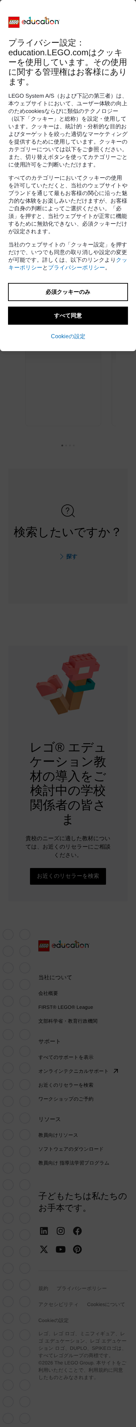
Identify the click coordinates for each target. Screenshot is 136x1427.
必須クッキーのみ (68, 292)
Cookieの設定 (68, 336)
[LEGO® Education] (34, 22)
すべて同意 (68, 315)
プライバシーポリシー (76, 268)
